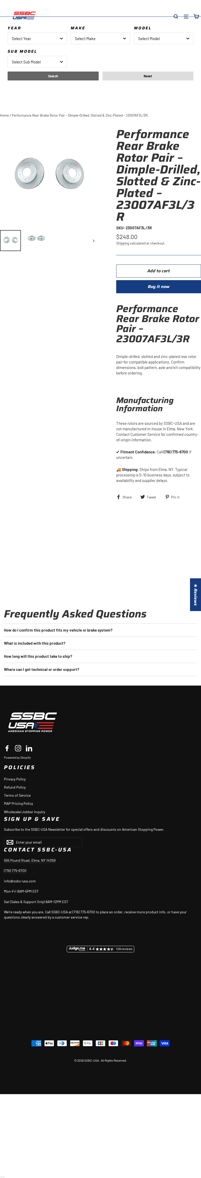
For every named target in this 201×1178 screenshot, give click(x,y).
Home (4, 115)
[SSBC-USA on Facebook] (7, 748)
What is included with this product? (34, 643)
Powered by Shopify (17, 757)
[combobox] (37, 38)
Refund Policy (15, 787)
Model (143, 28)
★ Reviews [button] (195, 594)
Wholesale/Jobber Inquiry (24, 812)
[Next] (93, 240)
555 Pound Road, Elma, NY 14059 (29, 860)
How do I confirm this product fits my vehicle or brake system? (58, 630)
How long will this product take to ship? (38, 656)
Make (78, 28)
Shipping (122, 243)
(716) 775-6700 (15, 870)
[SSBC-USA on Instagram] (18, 748)
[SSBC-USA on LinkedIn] (29, 748)
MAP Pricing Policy (18, 803)
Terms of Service (17, 795)
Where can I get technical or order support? (41, 669)
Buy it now (159, 286)
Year (14, 28)
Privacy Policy (15, 779)
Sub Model (22, 51)
